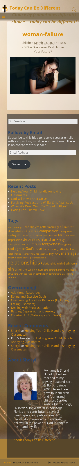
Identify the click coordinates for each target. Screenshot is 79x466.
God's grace (16, 249)
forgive (36, 244)
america (12, 227)
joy (51, 253)
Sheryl (15, 331)
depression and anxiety (44, 239)
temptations (55, 273)
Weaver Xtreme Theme (64, 462)
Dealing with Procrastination (31, 308)
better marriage (50, 227)
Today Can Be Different (35, 8)
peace (19, 257)
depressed (70, 235)
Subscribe (19, 164)
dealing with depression (21, 235)
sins (46, 269)
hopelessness (42, 254)
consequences (65, 231)
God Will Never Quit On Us (29, 199)
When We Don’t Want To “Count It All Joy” (39, 206)
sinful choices (23, 269)
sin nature (37, 269)
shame (73, 263)
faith (28, 244)
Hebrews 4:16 (28, 254)
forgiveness (51, 243)
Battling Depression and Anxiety (33, 311)
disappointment (17, 244)
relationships (24, 262)
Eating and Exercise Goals (28, 296)
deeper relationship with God (49, 235)
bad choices (31, 227)
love (57, 253)
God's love (33, 248)
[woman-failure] (43, 77)
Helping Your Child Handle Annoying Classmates (36, 193)
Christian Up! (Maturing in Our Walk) (36, 315)
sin (11, 269)
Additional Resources (25, 293)
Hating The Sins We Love (28, 210)
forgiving (66, 244)
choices (67, 226)
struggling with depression (21, 273)
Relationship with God (55, 263)
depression (15, 240)
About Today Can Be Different (34, 440)
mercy (12, 257)
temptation (42, 273)
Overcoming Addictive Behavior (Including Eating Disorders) (40, 302)
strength (53, 269)
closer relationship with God (23, 231)
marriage (68, 253)
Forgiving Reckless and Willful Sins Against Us (42, 203)
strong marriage (67, 269)
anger (20, 227)
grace (61, 248)
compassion (48, 231)
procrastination (38, 257)
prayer (26, 257)
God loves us (49, 248)
